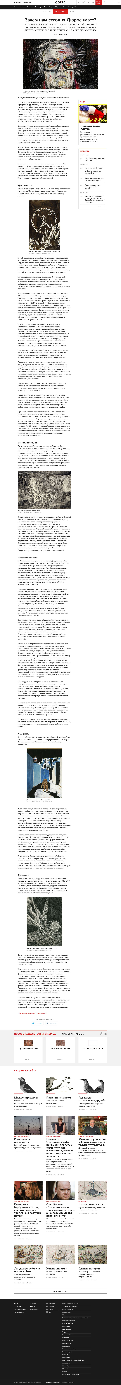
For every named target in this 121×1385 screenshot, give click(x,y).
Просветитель (66, 1329)
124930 (62, 1174)
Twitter (51, 1309)
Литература (38, 7)
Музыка (29, 7)
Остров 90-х (66, 1363)
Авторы (32, 1306)
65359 (94, 1280)
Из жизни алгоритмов (68, 1320)
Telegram (51, 1306)
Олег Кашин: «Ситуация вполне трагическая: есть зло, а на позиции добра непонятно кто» (60, 1210)
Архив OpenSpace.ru (20, 1309)
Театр (45, 7)
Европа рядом (66, 1343)
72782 (93, 1059)
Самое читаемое (73, 1034)
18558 (28, 1059)
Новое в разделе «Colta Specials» (35, 1034)
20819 (60, 1059)
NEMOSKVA (65, 1337)
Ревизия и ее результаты (22, 1141)
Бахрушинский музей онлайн (71, 1374)
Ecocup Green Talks (68, 1323)
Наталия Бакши (62, 34)
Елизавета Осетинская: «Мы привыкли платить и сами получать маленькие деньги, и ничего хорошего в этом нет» (59, 1148)
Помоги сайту (27, 2)
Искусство (22, 7)
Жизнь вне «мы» (56, 1268)
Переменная (66, 1346)
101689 (29, 1151)
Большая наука (66, 1352)
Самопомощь (66, 1326)
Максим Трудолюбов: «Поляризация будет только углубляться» (92, 1142)
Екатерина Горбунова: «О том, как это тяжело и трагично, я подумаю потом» (28, 1210)
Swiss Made (65, 1354)
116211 (62, 1106)
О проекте (17, 2)
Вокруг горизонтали (68, 1309)
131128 (94, 1109)
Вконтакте (52, 1303)
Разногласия (66, 1357)
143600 (30, 1109)
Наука (65, 7)
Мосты (64, 1315)
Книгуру (64, 1371)
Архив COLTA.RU (19, 1312)
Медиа (51, 7)
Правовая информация (53, 1382)
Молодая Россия (67, 1312)
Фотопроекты (18, 1306)
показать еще (60, 1291)
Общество (58, 7)
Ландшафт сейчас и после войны (27, 1270)
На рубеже (65, 1332)
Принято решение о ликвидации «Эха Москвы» (92, 187)
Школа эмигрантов (91, 1204)
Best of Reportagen (67, 1340)
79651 (30, 1282)
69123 (62, 1277)
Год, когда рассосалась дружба (91, 1099)
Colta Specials (72, 7)
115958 (62, 1231)
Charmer (71, 1382)
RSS (50, 1312)
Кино (15, 7)
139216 (95, 1213)
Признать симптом (58, 1097)
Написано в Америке (68, 1349)
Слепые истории (89, 1268)
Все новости (101, 206)
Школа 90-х (65, 1369)
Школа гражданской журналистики (73, 1360)
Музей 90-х (65, 1366)
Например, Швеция (68, 1335)
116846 (94, 1158)
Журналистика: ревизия (21, 1136)
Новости (16, 1303)
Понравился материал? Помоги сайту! (32, 1013)
